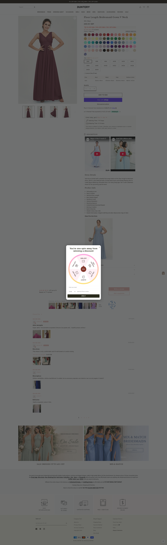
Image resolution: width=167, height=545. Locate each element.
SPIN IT (83, 296)
